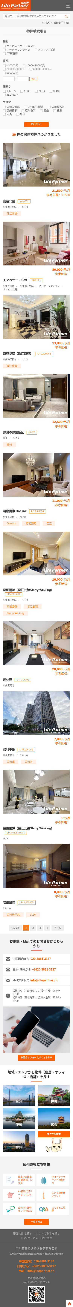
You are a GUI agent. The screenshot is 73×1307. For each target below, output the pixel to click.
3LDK (56, 91)
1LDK (27, 91)
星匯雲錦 (12, 606)
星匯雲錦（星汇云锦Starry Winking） (28, 590)
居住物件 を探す (62, 23)
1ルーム (11, 91)
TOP (48, 23)
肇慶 (59, 110)
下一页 (58, 927)
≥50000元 (12, 72)
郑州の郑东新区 (13, 432)
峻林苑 (7, 679)
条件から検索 (54, 1134)
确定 (33, 79)
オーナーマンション (18, 49)
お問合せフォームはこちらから (36, 1057)
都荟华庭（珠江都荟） (18, 353)
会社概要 (47, 1238)
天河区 (29, 761)
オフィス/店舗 (46, 49)
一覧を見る (36, 1222)
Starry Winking (15, 613)
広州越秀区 (58, 106)
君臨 (49, 523)
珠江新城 (12, 213)
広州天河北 (13, 106)
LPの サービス (29, 1238)
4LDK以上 (12, 94)
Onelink (11, 523)
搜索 (66, 16)
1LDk (33, 914)
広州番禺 (30, 110)
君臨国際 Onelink (15, 511)
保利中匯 (9, 749)
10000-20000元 (35, 65)
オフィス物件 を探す (48, 1233)
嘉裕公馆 (9, 201)
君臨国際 (31, 523)
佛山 (46, 110)
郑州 (9, 444)
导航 (68, 5)
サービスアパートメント (21, 45)
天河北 (11, 761)
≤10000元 (12, 65)
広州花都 (12, 110)
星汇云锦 (32, 606)
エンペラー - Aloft (15, 280)
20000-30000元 (16, 68)
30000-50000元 (42, 68)
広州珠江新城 (35, 106)
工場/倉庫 (12, 53)
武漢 (9, 114)
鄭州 (22, 114)
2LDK (42, 91)
